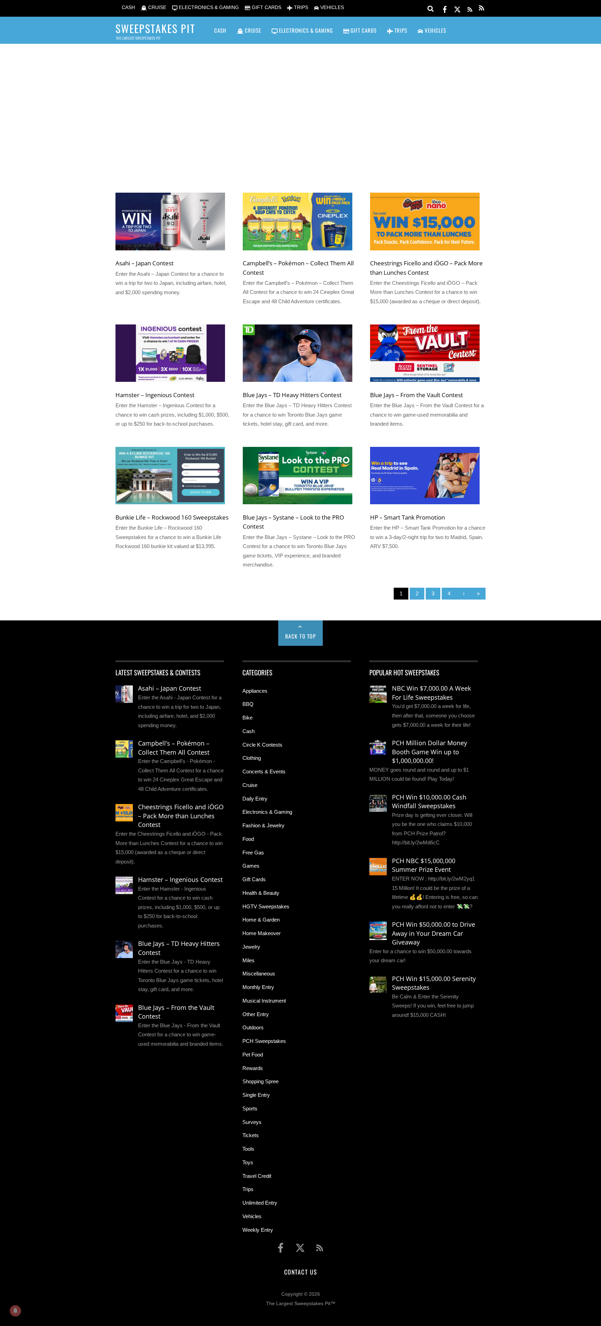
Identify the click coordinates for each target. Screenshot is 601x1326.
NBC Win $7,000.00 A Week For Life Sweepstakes (431, 692)
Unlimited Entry (259, 1203)
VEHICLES (331, 7)
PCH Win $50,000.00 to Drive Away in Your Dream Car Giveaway (433, 933)
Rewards (252, 1068)
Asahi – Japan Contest (144, 263)
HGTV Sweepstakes (265, 906)
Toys (247, 1162)
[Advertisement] (300, 108)
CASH (127, 7)
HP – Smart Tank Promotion (407, 517)
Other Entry (255, 1014)
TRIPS (300, 7)
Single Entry (256, 1095)
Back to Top (300, 636)
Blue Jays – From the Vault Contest (416, 395)
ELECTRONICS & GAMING (208, 7)
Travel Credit (256, 1176)
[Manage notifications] (15, 1310)
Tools (248, 1149)
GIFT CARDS (265, 7)
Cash (248, 731)
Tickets (250, 1135)
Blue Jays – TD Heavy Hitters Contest (292, 395)
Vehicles (252, 1216)
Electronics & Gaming (267, 812)
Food (248, 839)
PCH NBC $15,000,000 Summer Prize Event (423, 865)
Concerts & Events (264, 771)
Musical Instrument (264, 1001)
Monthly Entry (258, 987)
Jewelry (251, 947)
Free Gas (253, 852)
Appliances (254, 691)
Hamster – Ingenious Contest (154, 395)
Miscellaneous (258, 974)
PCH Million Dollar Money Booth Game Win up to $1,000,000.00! (429, 752)
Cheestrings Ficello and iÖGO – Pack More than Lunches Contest (181, 816)
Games (250, 866)
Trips (248, 1189)
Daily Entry (254, 799)
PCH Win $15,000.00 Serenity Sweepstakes (434, 983)
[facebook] (445, 8)
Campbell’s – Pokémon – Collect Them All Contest (173, 747)
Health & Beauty (260, 893)
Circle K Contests (262, 745)
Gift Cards (254, 879)
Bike (247, 718)
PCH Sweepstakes (264, 1041)
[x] (457, 8)
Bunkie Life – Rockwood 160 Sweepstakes (172, 517)
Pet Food (252, 1055)
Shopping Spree (260, 1081)
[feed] (470, 8)
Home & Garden (261, 920)
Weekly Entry (257, 1230)
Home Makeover (261, 933)
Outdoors (253, 1027)
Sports (249, 1108)
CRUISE (156, 7)
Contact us (300, 1271)
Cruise (249, 785)
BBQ (248, 704)
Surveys (252, 1122)
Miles (248, 960)
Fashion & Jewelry (263, 825)
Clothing (251, 758)
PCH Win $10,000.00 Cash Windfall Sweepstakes (429, 801)
